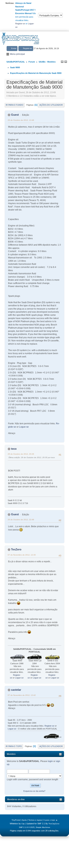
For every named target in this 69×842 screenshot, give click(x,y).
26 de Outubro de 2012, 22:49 (21, 520)
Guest (15, 114)
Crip (23, 824)
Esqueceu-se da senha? (34, 791)
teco (14, 448)
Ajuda (24, 820)
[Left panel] (62, 61)
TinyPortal (16, 820)
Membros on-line (16, 799)
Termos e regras (35, 820)
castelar (16, 689)
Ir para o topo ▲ (51, 820)
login (50, 761)
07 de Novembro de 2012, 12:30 (22, 555)
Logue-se (24, 427)
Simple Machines (43, 827)
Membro (11, 754)
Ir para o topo (14, 746)
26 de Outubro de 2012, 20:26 (21, 454)
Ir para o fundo (14, 105)
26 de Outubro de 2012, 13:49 (21, 120)
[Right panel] (65, 61)
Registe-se (20, 23)
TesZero (16, 549)
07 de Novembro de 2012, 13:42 (22, 695)
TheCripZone (53, 824)
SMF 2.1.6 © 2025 (27, 827)
